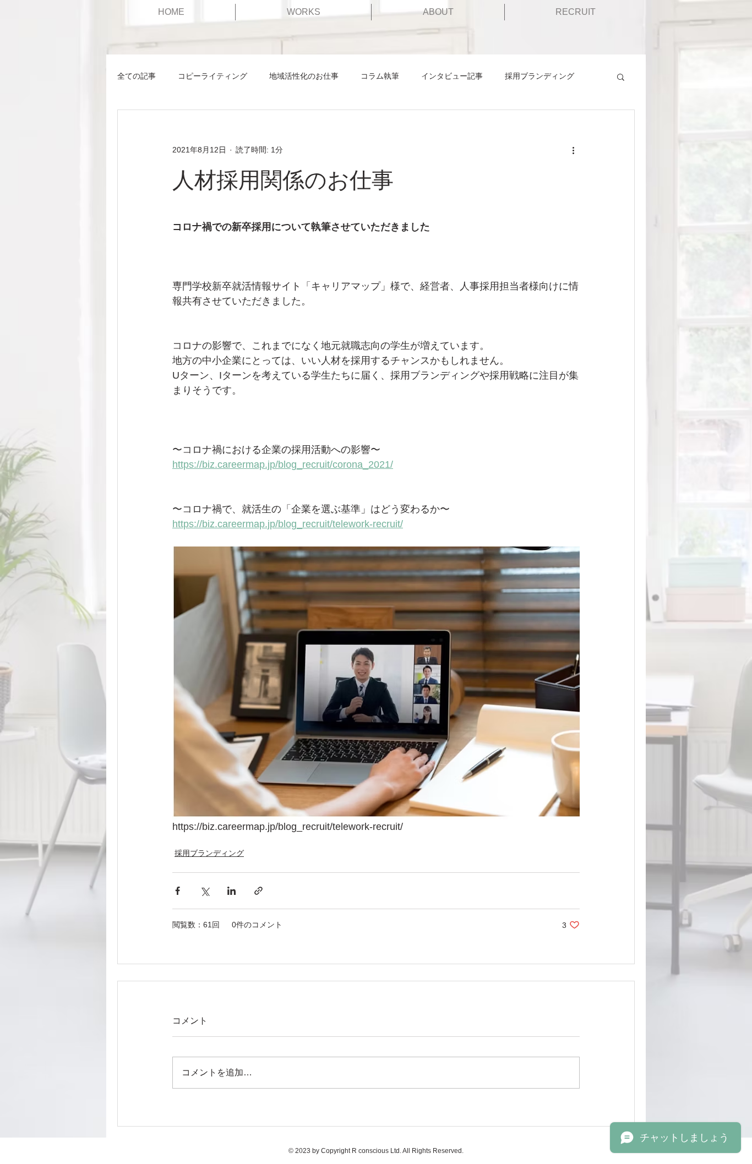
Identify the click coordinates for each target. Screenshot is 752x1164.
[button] (620, 76)
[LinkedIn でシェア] (231, 891)
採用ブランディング (539, 76)
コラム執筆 (380, 76)
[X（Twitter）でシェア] (204, 891)
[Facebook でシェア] (177, 891)
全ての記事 (136, 76)
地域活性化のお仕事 (304, 76)
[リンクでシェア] (258, 891)
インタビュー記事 (452, 76)
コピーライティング (212, 76)
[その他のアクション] (573, 149)
